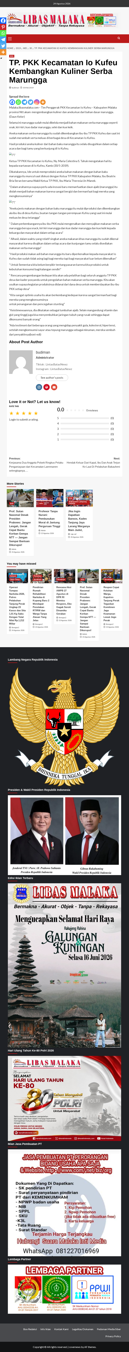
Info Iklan (45, 1329)
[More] (43, 102)
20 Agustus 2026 (77, 537)
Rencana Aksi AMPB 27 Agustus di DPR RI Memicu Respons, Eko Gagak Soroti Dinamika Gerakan (64, 600)
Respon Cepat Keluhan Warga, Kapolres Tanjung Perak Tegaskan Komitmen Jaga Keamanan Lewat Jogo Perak (111, 604)
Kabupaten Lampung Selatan (78, 502)
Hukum (13, 576)
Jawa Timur (15, 579)
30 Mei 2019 (28, 87)
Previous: (36, 464)
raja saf (73, 534)
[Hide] (1, 58)
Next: (93, 462)
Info (11, 56)
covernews (75, 1346)
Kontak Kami (61, 1329)
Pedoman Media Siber (109, 1329)
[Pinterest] (3, 27)
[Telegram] (24, 102)
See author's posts (52, 377)
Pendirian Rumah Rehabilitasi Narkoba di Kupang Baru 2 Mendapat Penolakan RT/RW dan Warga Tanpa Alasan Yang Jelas (41, 604)
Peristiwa (37, 576)
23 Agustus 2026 (18, 552)
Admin (13, 549)
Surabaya (37, 579)
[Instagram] (36, 102)
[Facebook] (12, 102)
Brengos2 (15, 627)
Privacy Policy (113, 1336)
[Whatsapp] (18, 102)
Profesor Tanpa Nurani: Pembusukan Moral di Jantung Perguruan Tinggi (49, 519)
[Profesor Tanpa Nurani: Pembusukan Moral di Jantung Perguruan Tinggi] (49, 498)
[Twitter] (30, 102)
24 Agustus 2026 (18, 630)
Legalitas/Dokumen (82, 1329)
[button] (10, 38)
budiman (15, 87)
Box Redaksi (30, 1329)
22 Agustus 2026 (47, 533)
